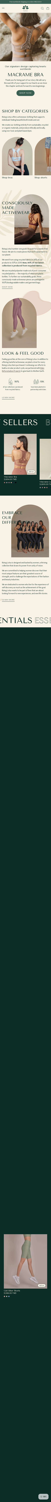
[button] (48, 8)
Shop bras (7, 177)
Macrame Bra (10, 477)
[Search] (42, 8)
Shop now (25, 93)
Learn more (8, 398)
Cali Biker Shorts (12, 1291)
